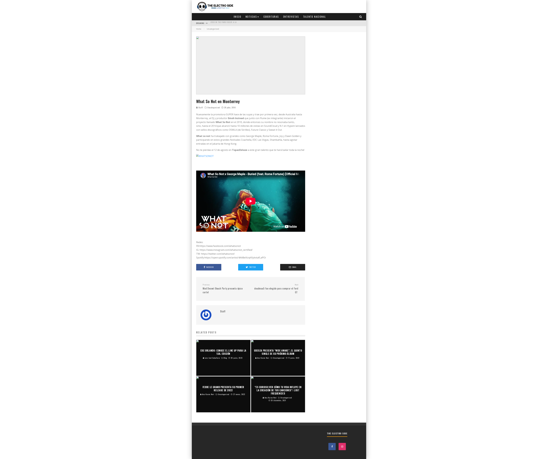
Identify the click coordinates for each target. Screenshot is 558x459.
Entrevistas (291, 16)
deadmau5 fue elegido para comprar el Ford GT (276, 289)
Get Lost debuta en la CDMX (223, 23)
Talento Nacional (314, 16)
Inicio (237, 16)
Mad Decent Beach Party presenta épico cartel (223, 289)
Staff (200, 107)
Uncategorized (213, 107)
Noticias (251, 16)
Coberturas (271, 16)
